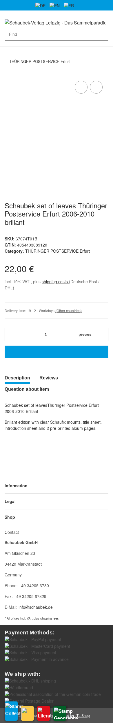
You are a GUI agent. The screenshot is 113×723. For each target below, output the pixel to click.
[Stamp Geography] (59, 713)
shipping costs (55, 281)
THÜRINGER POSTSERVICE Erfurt (57, 251)
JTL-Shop (82, 715)
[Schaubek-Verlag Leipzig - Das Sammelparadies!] (55, 22)
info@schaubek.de (36, 607)
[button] (56, 486)
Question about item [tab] (27, 389)
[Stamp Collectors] (11, 711)
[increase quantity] (102, 334)
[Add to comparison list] (81, 87)
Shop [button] (10, 517)
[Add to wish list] (96, 87)
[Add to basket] (56, 352)
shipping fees (49, 618)
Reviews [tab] (48, 377)
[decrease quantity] (11, 334)
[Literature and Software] (43, 713)
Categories (7, 50)
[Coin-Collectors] (27, 713)
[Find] (102, 34)
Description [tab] (17, 377)
